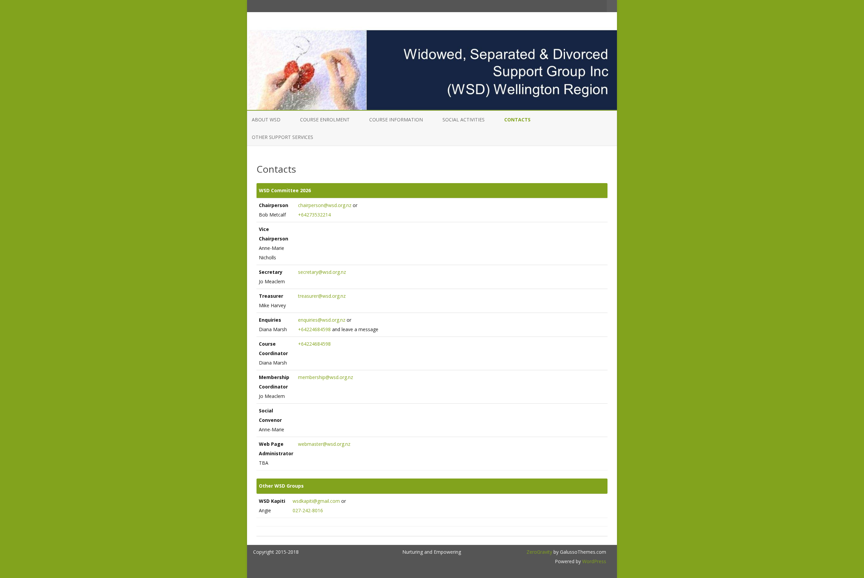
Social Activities (463, 119)
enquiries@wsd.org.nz (321, 320)
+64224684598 (314, 329)
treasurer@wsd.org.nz (322, 296)
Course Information (396, 119)
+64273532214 (314, 214)
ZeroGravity (539, 552)
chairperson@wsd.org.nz (324, 205)
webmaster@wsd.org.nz (324, 444)
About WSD (266, 119)
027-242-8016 (308, 510)
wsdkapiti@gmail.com (316, 501)
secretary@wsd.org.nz (322, 272)
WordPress (593, 561)
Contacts (517, 119)
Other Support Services (282, 137)
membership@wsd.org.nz (325, 377)
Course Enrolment (325, 119)
